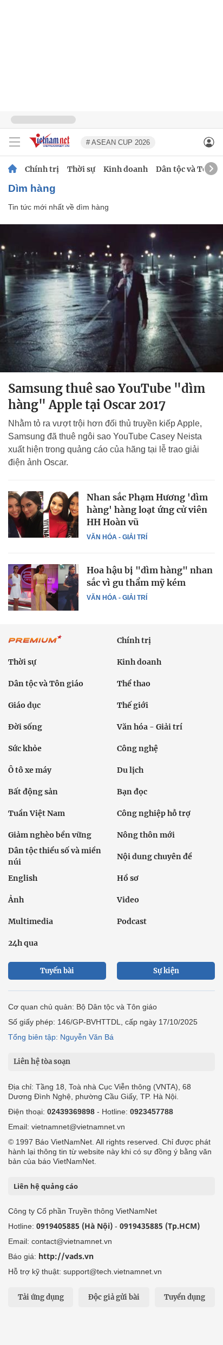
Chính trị (42, 169)
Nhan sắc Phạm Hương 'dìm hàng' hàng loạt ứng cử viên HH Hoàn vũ (147, 509)
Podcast (132, 921)
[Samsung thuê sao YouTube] (111, 298)
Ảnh (16, 900)
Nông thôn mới (146, 835)
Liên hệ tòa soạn (42, 1061)
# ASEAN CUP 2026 (118, 142)
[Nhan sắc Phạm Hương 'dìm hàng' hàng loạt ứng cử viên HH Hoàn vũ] (43, 514)
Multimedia (30, 921)
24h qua (23, 943)
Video (128, 900)
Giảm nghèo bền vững (49, 835)
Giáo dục (24, 705)
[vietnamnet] (51, 148)
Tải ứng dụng (41, 1297)
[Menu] (14, 142)
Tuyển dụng (184, 1297)
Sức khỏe (25, 748)
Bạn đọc (132, 792)
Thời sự (81, 169)
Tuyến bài (57, 970)
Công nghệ (137, 748)
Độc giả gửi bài (114, 1297)
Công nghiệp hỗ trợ (154, 813)
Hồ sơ (128, 878)
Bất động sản (33, 792)
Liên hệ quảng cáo (46, 1186)
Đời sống (25, 727)
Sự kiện (166, 970)
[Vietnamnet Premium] (35, 645)
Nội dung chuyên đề (154, 856)
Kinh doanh (125, 169)
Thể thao (133, 683)
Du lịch (130, 770)
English (22, 878)
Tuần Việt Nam (36, 813)
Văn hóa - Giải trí (117, 537)
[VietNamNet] (12, 169)
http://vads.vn (66, 1256)
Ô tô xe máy (29, 770)
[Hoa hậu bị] (43, 587)
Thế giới (132, 705)
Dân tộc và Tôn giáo (45, 683)
